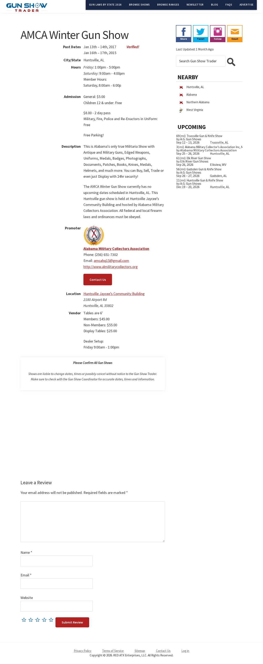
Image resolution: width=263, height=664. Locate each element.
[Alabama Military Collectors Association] (93, 228)
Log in (185, 651)
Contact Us (98, 279)
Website (27, 597)
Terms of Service (113, 651)
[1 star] (25, 619)
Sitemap (140, 651)
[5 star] (52, 619)
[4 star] (45, 619)
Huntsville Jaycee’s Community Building (114, 293)
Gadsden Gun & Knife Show (204, 169)
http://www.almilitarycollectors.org (110, 266)
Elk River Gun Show (199, 158)
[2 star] (31, 619)
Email (26, 575)
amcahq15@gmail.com (111, 260)
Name (26, 552)
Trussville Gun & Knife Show (204, 136)
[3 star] (38, 619)
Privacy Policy (82, 651)
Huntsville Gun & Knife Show (205, 180)
